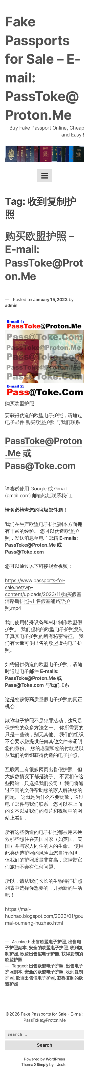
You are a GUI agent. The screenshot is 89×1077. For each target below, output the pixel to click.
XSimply (41, 1064)
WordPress (55, 1059)
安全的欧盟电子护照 (48, 947)
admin (11, 305)
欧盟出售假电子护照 (39, 953)
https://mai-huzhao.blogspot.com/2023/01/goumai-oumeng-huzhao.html (44, 916)
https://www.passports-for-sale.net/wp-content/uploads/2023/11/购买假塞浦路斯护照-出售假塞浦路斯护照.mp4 (43, 594)
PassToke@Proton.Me (30, 545)
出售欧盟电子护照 (48, 941)
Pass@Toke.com (40, 465)
